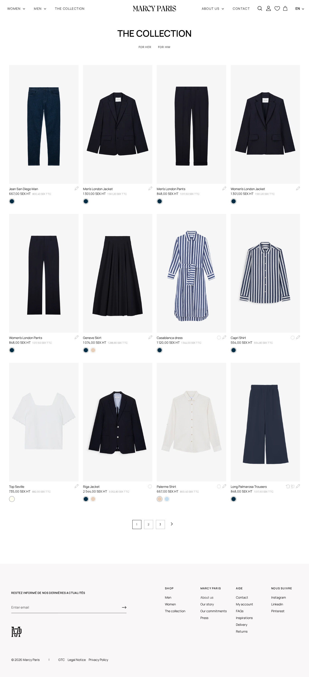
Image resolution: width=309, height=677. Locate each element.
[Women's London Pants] (43, 273)
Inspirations (244, 618)
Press (204, 618)
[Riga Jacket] (117, 422)
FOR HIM (164, 47)
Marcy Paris (31, 660)
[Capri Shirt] (265, 273)
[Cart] (285, 9)
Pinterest (278, 611)
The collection (175, 611)
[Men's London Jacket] (117, 124)
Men (168, 597)
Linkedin (277, 604)
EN (297, 8)
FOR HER (145, 47)
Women (170, 604)
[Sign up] (124, 607)
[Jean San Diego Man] (43, 124)
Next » (173, 525)
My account (244, 604)
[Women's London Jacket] (265, 124)
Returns (241, 631)
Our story (207, 604)
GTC (61, 660)
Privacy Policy (98, 660)
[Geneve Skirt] (117, 273)
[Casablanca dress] (191, 273)
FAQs (239, 611)
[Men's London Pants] (191, 124)
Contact (242, 597)
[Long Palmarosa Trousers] (265, 422)
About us (206, 597)
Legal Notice (77, 660)
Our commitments (213, 611)
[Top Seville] (43, 422)
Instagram (278, 597)
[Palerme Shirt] (191, 422)
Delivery (241, 624)
